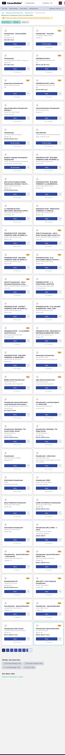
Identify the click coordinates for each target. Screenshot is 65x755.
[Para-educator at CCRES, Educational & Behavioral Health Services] (48, 137)
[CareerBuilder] (12, 3)
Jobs (2, 12)
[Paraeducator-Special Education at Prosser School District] (48, 633)
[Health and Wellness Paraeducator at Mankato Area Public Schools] (48, 507)
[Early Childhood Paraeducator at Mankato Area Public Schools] (17, 507)
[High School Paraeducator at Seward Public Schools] (48, 383)
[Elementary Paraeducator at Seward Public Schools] (48, 360)
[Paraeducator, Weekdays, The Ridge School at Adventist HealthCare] (48, 435)
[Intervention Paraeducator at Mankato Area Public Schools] (17, 533)
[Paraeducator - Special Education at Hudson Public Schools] (48, 610)
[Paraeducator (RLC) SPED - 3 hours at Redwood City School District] (48, 533)
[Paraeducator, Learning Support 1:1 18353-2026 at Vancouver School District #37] (48, 408)
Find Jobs (4, 8)
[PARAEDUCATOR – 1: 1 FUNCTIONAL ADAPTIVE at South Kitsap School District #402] (48, 287)
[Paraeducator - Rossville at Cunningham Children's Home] (48, 38)
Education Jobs (29, 12)
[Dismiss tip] (51, 18)
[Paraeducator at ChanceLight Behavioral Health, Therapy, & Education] (17, 63)
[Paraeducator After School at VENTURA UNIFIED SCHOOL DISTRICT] (17, 633)
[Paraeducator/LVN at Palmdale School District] (17, 586)
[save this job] (28, 43)
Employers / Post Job (55, 8)
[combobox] (32, 3)
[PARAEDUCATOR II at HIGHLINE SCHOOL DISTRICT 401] (48, 63)
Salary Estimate (13, 8)
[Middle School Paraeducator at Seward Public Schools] (17, 383)
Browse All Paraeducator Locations (12, 677)
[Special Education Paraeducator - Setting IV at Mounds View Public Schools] (17, 113)
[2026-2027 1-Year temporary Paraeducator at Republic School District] (48, 586)
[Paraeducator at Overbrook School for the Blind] (17, 461)
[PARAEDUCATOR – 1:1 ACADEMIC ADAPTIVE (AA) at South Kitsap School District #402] (17, 336)
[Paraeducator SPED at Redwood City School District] (48, 484)
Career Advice (23, 8)
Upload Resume (33, 8)
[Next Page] (30, 650)
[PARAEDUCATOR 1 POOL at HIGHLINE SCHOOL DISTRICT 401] (48, 88)
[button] (60, 3)
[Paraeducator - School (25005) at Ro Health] (17, 38)
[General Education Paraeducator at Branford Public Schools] (48, 113)
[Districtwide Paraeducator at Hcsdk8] (17, 484)
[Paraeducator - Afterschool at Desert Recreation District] (48, 461)
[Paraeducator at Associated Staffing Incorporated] (17, 137)
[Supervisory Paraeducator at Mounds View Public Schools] (17, 88)
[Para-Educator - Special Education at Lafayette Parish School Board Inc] (17, 610)
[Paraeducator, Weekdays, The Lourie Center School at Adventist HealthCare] (17, 435)
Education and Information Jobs (14, 12)
